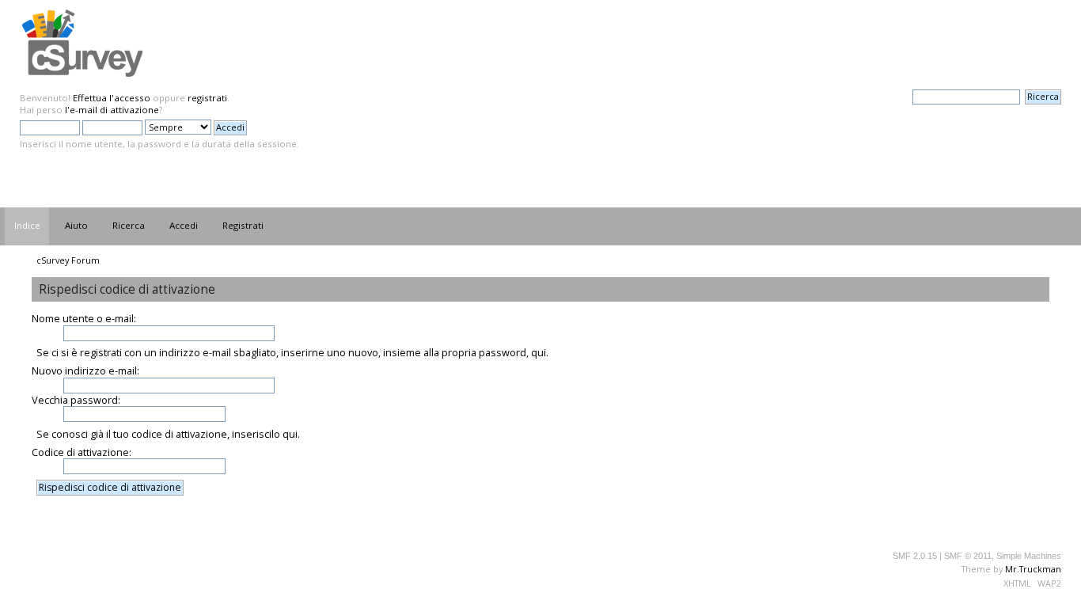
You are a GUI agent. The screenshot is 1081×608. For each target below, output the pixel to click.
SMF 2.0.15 (915, 555)
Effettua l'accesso (111, 98)
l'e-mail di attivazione (112, 110)
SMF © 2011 (968, 555)
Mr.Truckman (1033, 569)
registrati (207, 98)
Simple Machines (1028, 555)
